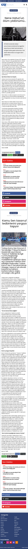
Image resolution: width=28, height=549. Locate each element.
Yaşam (2, 525)
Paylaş (18, 152)
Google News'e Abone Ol (8, 152)
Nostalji (2, 529)
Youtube (7, 205)
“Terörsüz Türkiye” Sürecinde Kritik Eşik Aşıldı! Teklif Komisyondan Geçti (14, 188)
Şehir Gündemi (13, 10)
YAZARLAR (4, 1)
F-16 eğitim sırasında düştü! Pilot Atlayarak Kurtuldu (12, 171)
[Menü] (24, 5)
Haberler (2, 534)
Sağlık (15, 517)
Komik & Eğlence (18, 529)
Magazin (3, 530)
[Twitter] (4, 542)
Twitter (7, 197)
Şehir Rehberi (17, 527)
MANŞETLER (19, 1)
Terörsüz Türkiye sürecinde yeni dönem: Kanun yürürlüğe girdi (12, 166)
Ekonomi (16, 522)
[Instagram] (7, 542)
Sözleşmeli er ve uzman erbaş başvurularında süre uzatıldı (11, 177)
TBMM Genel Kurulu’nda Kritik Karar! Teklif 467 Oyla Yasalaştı (13, 182)
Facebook (7, 193)
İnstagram (8, 201)
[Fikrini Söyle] (13, 542)
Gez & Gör (16, 530)
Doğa (2, 527)
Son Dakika (16, 518)
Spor (15, 520)
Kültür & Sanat (4, 520)
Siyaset (16, 532)
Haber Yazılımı (25, 547)
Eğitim (15, 525)
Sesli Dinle (20, 155)
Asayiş (15, 536)
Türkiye (2, 524)
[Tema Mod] (27, 5)
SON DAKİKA (11, 1)
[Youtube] (10, 542)
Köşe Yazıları (3, 536)
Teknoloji (16, 524)
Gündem (3, 517)
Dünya (2, 522)
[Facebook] (1, 542)
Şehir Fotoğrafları (4, 532)
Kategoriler (16, 534)
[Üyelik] (27, 1)
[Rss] (16, 542)
